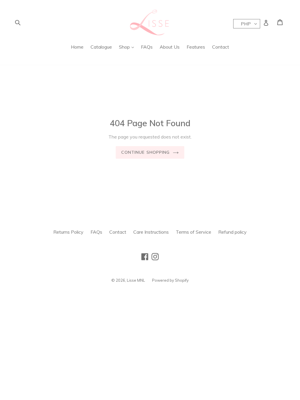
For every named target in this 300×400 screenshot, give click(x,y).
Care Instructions (151, 232)
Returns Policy (68, 232)
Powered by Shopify (170, 280)
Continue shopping (145, 152)
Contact (220, 47)
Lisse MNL (136, 280)
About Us (170, 47)
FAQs (147, 47)
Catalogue (101, 47)
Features (196, 47)
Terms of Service (193, 232)
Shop (125, 47)
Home (77, 47)
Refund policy (232, 232)
